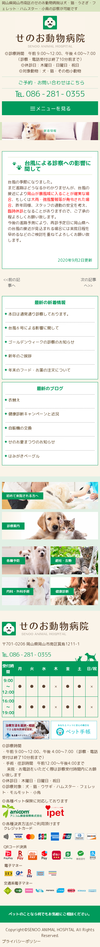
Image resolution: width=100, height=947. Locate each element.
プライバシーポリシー (21, 941)
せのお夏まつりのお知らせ (31, 442)
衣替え (14, 400)
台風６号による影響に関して (33, 327)
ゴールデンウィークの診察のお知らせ (41, 342)
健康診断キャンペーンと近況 (33, 413)
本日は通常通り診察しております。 (39, 314)
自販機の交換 (20, 428)
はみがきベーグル (23, 456)
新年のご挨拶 (20, 355)
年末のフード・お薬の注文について (39, 370)
